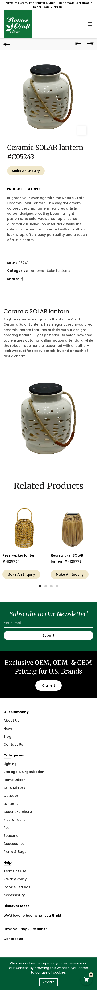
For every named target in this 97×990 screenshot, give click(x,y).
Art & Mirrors (14, 787)
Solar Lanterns (58, 271)
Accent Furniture (18, 811)
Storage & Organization (24, 771)
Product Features (24, 189)
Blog (7, 736)
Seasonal (12, 835)
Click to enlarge (81, 130)
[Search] (79, 23)
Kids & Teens (14, 819)
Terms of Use (15, 871)
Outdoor (11, 795)
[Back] (7, 44)
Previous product (78, 44)
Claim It (48, 685)
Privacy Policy (15, 879)
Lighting (10, 763)
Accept (48, 982)
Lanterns (37, 271)
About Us (11, 720)
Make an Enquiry (26, 170)
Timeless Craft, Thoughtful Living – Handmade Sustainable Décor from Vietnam (49, 4)
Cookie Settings (17, 887)
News (8, 728)
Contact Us (13, 744)
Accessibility (14, 895)
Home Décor (14, 779)
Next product (90, 44)
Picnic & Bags (15, 851)
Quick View (42, 510)
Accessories (14, 843)
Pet (6, 827)
